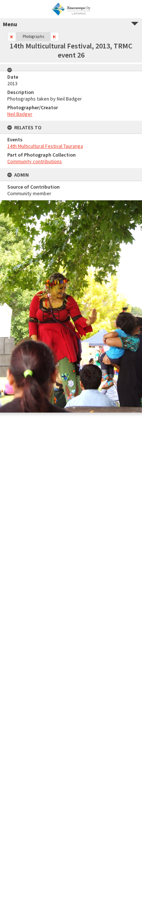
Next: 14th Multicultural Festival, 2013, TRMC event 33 (55, 36)
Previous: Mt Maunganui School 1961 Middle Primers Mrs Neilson (12, 36)
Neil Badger (19, 114)
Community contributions (34, 161)
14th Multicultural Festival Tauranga (45, 146)
